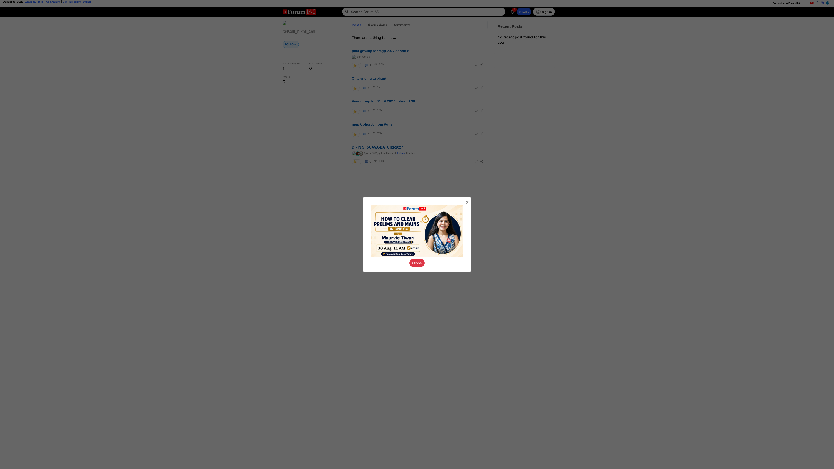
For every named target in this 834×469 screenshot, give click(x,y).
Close (417, 263)
